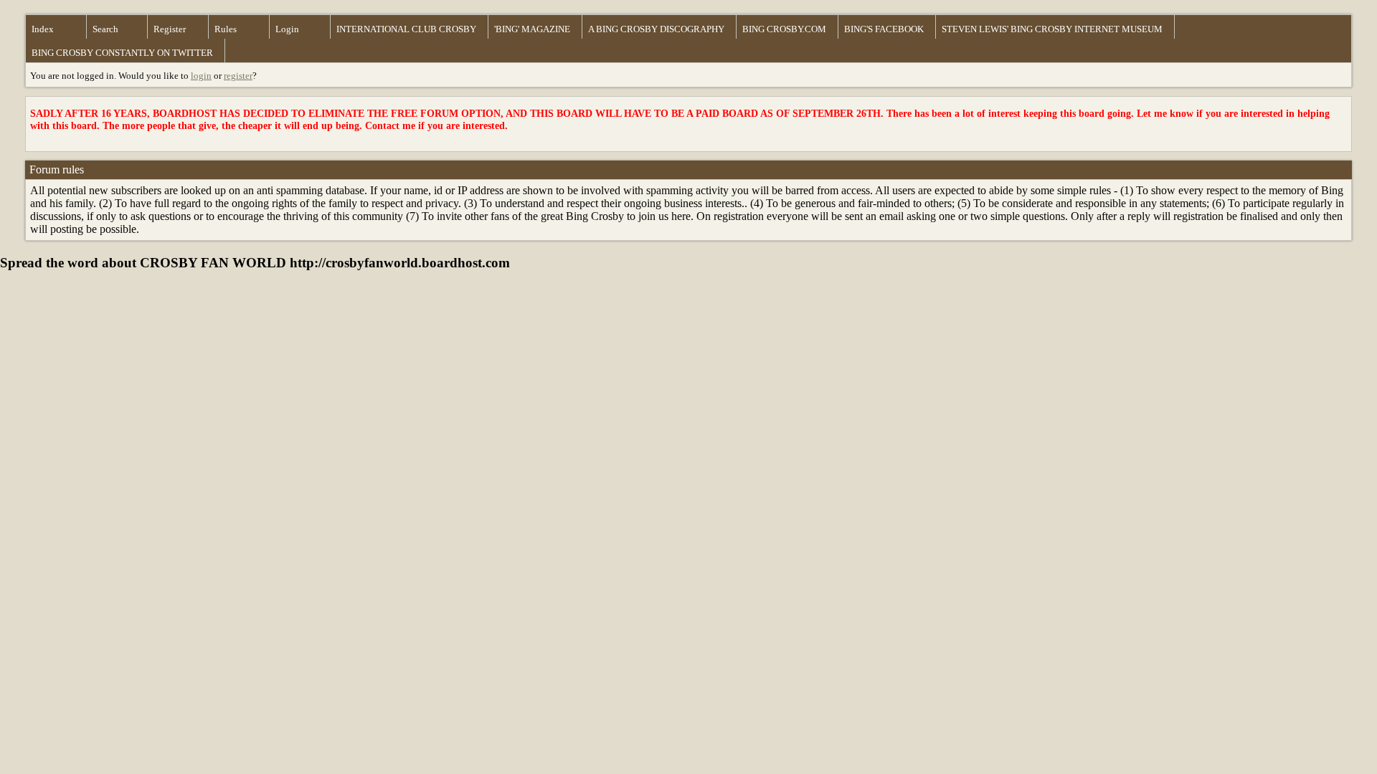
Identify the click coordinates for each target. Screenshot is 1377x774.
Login (287, 29)
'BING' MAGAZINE (532, 29)
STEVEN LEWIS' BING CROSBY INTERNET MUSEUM (1052, 29)
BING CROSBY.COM (784, 29)
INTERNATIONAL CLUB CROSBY (406, 29)
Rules (225, 29)
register (238, 75)
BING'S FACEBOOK (884, 29)
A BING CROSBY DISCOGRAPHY (656, 29)
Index (43, 29)
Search (105, 29)
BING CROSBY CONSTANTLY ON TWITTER (122, 52)
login (201, 75)
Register (169, 29)
